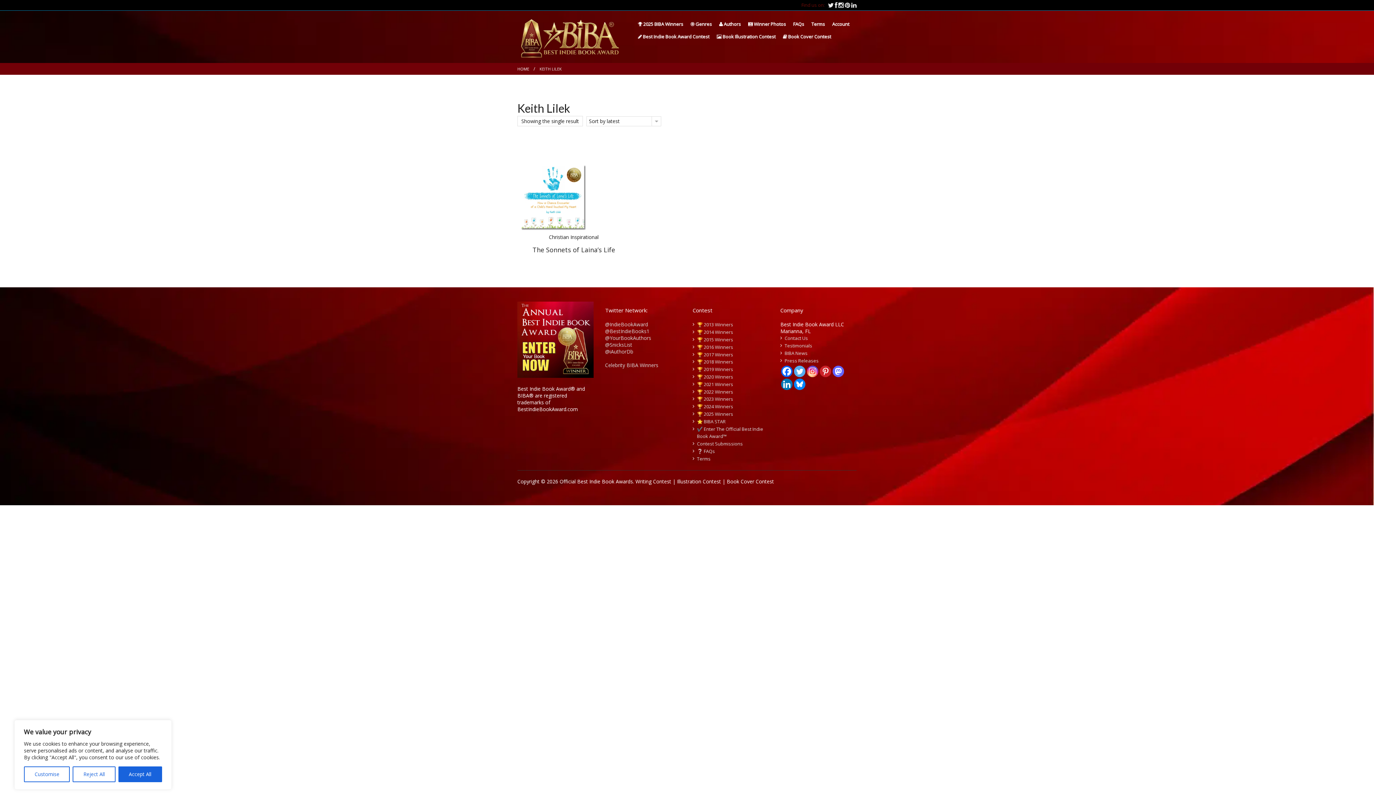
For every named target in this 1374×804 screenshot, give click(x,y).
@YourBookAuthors (628, 338)
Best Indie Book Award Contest (676, 36)
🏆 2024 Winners (715, 406)
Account (840, 24)
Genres (703, 24)
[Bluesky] (799, 384)
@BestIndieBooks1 (627, 331)
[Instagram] (812, 371)
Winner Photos (769, 24)
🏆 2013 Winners (715, 324)
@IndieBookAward (626, 324)
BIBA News (796, 353)
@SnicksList (618, 344)
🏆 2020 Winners (715, 377)
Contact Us (796, 338)
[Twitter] (799, 371)
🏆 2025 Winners (715, 414)
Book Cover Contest (809, 36)
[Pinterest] (825, 371)
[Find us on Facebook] (836, 5)
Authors (732, 24)
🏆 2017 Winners (715, 354)
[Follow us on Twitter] (831, 5)
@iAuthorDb (619, 351)
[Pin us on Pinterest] (848, 5)
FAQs (798, 24)
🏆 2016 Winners (715, 347)
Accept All (140, 774)
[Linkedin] (787, 384)
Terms (818, 24)
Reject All (94, 774)
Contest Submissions (720, 443)
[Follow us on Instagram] (841, 5)
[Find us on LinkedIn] (854, 5)
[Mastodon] (838, 371)
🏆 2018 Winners (715, 362)
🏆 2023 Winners (715, 399)
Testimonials (798, 345)
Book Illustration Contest (749, 36)
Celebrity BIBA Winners (631, 365)
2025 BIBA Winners (662, 24)
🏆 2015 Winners (715, 339)
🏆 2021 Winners (715, 384)
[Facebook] (787, 371)
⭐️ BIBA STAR (711, 421)
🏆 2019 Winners (715, 369)
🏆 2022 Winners (715, 392)
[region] (93, 755)
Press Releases (802, 360)
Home (523, 69)
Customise (47, 774)
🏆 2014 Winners (715, 332)
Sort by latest (604, 121)
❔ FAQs (706, 451)
